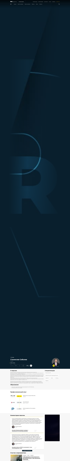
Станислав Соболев (18, 426)
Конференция (24, 455)
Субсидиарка (32, 455)
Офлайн (28, 455)
